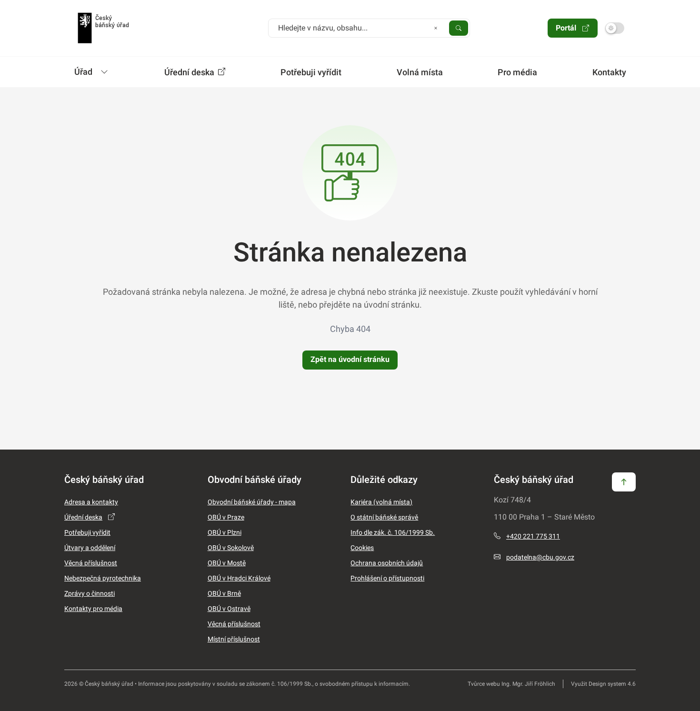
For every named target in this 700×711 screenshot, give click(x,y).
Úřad (83, 72)
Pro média (517, 72)
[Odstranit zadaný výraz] (436, 27)
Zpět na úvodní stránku (350, 359)
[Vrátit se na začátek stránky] (623, 481)
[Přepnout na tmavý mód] (614, 28)
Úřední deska (190, 72)
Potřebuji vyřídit (310, 72)
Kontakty (609, 72)
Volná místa (420, 72)
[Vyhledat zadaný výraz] (459, 27)
